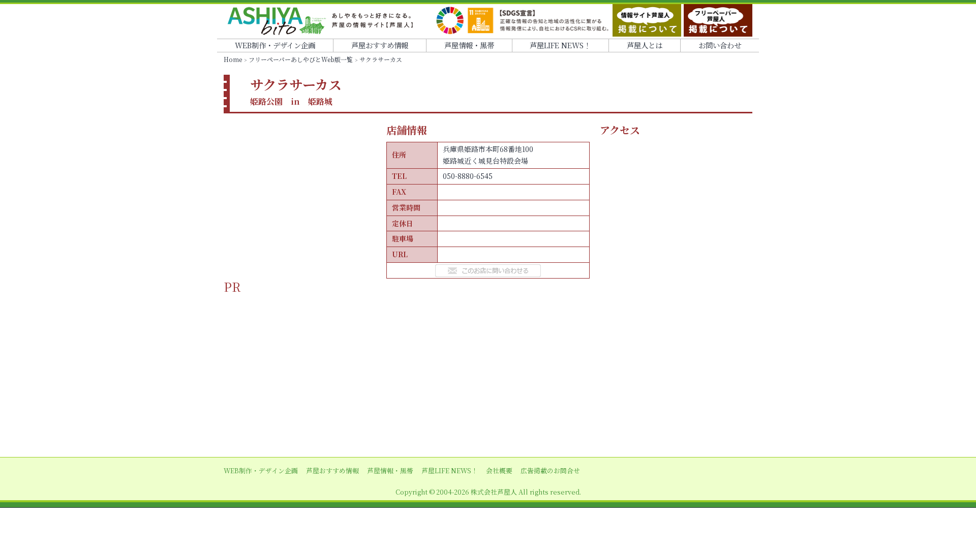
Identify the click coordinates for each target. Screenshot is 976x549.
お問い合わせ (719, 45)
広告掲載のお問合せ (550, 470)
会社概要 (499, 470)
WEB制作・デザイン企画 (275, 45)
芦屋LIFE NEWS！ (560, 45)
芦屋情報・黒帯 (469, 45)
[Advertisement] (488, 365)
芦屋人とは (644, 45)
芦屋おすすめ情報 (379, 45)
